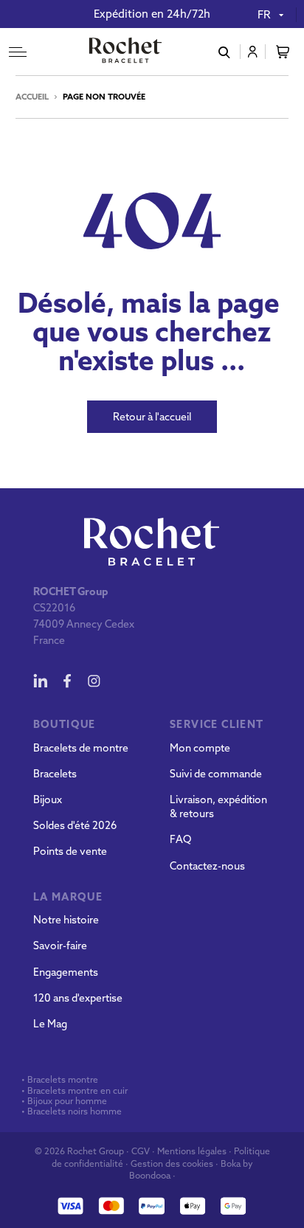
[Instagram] (93, 680)
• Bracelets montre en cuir (74, 1091)
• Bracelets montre (58, 1080)
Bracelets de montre (80, 748)
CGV (140, 1150)
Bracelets (55, 773)
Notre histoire (66, 919)
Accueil (32, 96)
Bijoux (47, 799)
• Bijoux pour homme (63, 1101)
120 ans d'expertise (77, 998)
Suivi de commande (216, 773)
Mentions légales (192, 1150)
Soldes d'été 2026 (75, 825)
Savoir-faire (60, 945)
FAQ (180, 839)
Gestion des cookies (172, 1163)
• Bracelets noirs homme (70, 1111)
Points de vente (70, 851)
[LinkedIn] (40, 680)
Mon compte (200, 748)
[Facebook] (67, 680)
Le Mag (50, 1023)
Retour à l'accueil (152, 416)
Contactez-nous (207, 866)
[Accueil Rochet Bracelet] (125, 51)
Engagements (65, 972)
